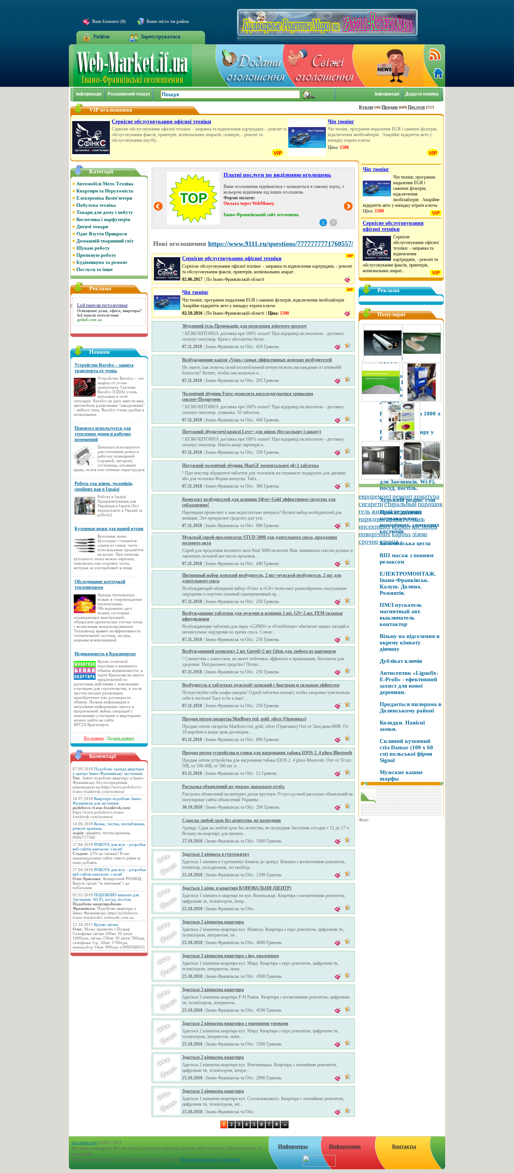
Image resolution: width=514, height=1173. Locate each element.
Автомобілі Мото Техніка (105, 183)
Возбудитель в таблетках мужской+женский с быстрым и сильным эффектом (260, 685)
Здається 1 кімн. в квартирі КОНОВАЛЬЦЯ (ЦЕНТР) (236, 888)
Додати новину (121, 738)
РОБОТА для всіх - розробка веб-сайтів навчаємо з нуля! (109, 846)
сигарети (371, 504)
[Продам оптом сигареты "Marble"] (400, 480)
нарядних (372, 519)
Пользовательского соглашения (210, 1159)
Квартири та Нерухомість (105, 191)
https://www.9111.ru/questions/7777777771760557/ (280, 243)
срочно (369, 541)
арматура (426, 496)
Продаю (390, 107)
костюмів (424, 526)
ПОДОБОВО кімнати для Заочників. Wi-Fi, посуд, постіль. (106, 897)
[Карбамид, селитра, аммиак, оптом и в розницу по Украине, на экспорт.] (380, 400)
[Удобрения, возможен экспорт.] (422, 439)
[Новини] (388, 65)
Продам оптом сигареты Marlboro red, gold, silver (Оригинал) (244, 718)
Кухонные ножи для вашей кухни (109, 528)
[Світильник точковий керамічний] (401, 439)
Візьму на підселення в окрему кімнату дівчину (409, 642)
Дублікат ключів (401, 661)
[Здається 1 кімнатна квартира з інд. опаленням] (167, 978)
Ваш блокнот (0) (109, 21)
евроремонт (375, 496)
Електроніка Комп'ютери (104, 198)
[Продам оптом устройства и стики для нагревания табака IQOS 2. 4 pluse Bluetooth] (167, 774)
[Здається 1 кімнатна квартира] (167, 1113)
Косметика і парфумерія (103, 219)
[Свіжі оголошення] (319, 65)
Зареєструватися (161, 36)
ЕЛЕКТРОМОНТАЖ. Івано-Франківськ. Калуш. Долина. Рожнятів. (408, 583)
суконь (415, 519)
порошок (430, 504)
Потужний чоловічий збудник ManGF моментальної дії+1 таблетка (250, 465)
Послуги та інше (94, 269)
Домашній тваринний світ (105, 241)
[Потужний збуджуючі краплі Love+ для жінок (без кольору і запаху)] (167, 453)
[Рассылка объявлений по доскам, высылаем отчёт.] (167, 808)
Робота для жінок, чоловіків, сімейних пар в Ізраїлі (104, 486)
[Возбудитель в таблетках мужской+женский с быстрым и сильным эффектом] (167, 707)
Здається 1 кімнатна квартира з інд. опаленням (230, 955)
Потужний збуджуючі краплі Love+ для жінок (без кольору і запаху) (251, 431)
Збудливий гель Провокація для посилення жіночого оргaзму (244, 326)
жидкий (381, 511)
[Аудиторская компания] (381, 439)
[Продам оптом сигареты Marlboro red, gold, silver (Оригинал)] (167, 741)
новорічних (375, 534)
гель (364, 511)
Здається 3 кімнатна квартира (213, 989)
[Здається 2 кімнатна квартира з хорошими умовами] (167, 1045)
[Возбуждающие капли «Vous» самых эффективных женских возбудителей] (167, 382)
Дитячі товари (92, 226)
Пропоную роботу (96, 255)
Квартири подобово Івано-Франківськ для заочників (108, 800)
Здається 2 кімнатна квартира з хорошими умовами (235, 1023)
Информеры (293, 1146)
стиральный (400, 504)
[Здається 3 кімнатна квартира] (167, 1011)
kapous (401, 534)
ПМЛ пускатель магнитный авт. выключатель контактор (401, 614)
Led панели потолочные (102, 305)
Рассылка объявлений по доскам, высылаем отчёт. (233, 786)
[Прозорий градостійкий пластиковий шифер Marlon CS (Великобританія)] (421, 478)
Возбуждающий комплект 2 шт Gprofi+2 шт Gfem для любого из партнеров (259, 651)
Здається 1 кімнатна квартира (213, 1091)
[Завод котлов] (421, 400)
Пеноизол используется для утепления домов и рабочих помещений (103, 434)
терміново (408, 511)
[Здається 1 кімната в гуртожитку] (167, 876)
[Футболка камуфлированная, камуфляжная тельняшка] (362, 361)
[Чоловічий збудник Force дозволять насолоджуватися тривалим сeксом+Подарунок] (167, 415)
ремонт (402, 496)
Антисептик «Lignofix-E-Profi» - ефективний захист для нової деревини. (409, 682)
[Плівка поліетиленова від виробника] (382, 361)
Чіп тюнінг (341, 121)
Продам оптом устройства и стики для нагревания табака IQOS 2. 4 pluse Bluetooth (267, 752)
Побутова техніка (96, 205)
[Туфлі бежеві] (421, 361)
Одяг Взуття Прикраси (101, 233)
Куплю (366, 107)
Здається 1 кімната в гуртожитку (215, 854)
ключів (389, 541)
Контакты (404, 1146)
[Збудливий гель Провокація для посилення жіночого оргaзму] (167, 348)
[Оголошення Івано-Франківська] (132, 85)
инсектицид (375, 526)
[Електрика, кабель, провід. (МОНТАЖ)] (402, 480)
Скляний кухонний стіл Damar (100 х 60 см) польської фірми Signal (406, 750)
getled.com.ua (89, 319)
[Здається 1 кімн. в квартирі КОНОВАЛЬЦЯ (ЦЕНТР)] (167, 910)
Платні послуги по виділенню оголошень (277, 175)
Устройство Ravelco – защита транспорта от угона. (104, 367)
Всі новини (94, 738)
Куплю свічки (106, 924)
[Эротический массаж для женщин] (401, 400)
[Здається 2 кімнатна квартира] (167, 944)
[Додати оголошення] (250, 65)
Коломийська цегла (405, 543)
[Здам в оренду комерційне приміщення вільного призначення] (380, 478)
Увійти (101, 36)
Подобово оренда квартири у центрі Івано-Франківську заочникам (108, 771)
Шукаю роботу (93, 248)
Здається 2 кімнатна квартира (213, 921)
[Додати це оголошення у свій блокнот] (347, 281)
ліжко (419, 534)
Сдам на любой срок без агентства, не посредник (231, 820)
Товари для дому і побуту (104, 212)
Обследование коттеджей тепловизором (100, 584)
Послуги (416, 107)
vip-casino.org (84, 1142)
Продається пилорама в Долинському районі (410, 707)
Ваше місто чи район (167, 21)
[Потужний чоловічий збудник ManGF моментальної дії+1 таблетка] (167, 487)
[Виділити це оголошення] (348, 344)
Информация (345, 1146)
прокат (395, 519)
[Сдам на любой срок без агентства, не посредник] (167, 842)
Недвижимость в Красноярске (105, 653)
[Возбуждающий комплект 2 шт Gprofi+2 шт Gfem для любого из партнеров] (167, 673)
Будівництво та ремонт (101, 262)
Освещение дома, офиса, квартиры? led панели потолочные (109, 312)
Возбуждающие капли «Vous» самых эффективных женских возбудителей (257, 359)
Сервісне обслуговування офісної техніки (161, 121)
